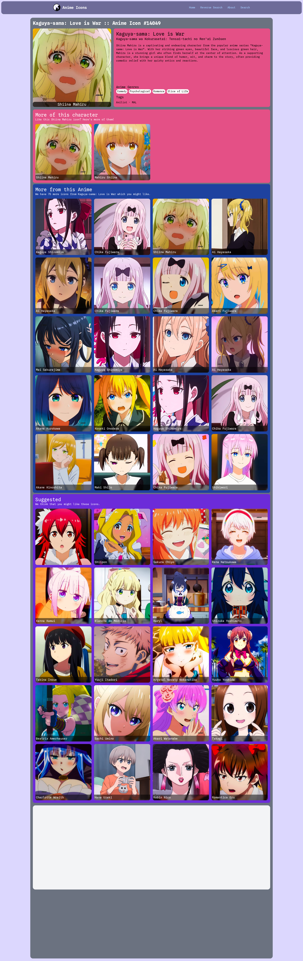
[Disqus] (151, 847)
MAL (134, 102)
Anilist (121, 102)
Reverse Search (211, 7)
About (231, 7)
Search (245, 7)
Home (192, 7)
